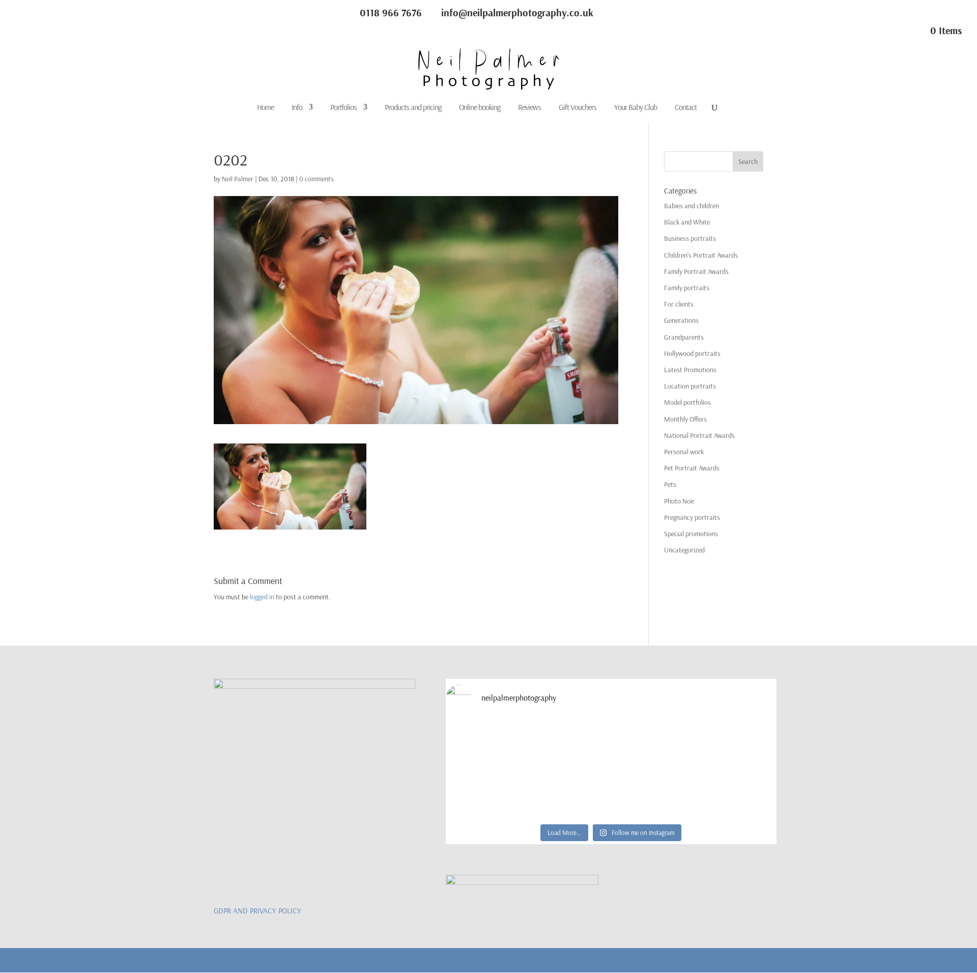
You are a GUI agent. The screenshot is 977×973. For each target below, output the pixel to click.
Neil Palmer (237, 178)
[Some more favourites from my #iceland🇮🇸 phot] (569, 792)
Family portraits (686, 287)
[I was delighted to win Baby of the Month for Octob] (486, 792)
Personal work (684, 451)
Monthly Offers (685, 419)
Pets (670, 484)
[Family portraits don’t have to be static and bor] (653, 792)
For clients (679, 304)
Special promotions (691, 533)
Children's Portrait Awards (701, 255)
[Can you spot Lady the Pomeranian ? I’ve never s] (653, 744)
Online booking (479, 107)
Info (297, 107)
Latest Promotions (690, 369)
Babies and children (691, 205)
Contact (686, 107)
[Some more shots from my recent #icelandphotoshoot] (736, 792)
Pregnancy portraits (692, 517)
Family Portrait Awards (696, 271)
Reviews (529, 107)
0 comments (316, 178)
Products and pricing (413, 107)
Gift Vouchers (577, 107)
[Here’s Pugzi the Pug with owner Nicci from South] (569, 744)
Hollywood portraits (692, 353)
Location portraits (690, 386)
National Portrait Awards (699, 435)
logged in (262, 596)
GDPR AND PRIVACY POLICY (257, 910)
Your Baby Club (635, 107)
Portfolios (343, 107)
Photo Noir (679, 501)
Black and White (687, 222)
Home (265, 107)
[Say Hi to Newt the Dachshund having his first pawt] (736, 744)
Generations (681, 320)
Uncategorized (684, 549)
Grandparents (684, 337)
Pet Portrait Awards (692, 467)
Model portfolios (687, 402)
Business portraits (690, 238)
